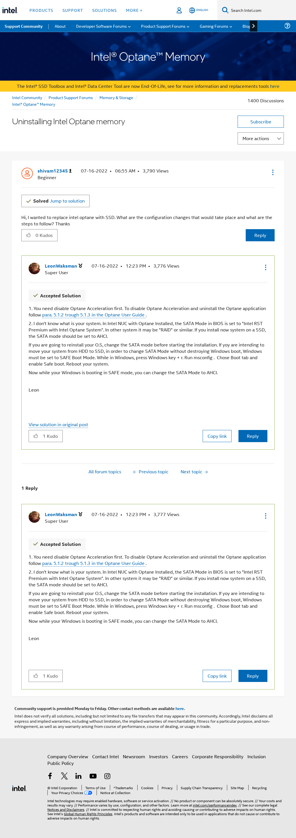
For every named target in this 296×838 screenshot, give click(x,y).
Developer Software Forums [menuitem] (101, 26)
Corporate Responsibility (217, 756)
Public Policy (60, 763)
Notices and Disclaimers (65, 809)
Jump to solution (59, 200)
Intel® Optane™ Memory (33, 104)
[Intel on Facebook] (50, 776)
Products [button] (41, 10)
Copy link (217, 436)
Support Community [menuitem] (23, 26)
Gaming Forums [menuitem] (214, 26)
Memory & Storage (116, 97)
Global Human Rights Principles (88, 813)
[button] (272, 172)
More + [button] (134, 10)
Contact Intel (105, 756)
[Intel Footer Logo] (19, 787)
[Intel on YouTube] (93, 776)
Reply (260, 235)
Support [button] (72, 10)
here (275, 86)
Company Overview (67, 756)
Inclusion (256, 756)
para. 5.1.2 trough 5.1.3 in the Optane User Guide (94, 314)
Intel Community (27, 97)
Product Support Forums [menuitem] (163, 26)
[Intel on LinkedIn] (79, 776)
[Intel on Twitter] (64, 776)
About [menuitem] (60, 26)
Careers (180, 756)
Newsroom (134, 756)
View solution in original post (58, 424)
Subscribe (260, 121)
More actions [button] (256, 138)
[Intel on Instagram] (107, 776)
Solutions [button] (104, 10)
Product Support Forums (71, 97)
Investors (158, 756)
